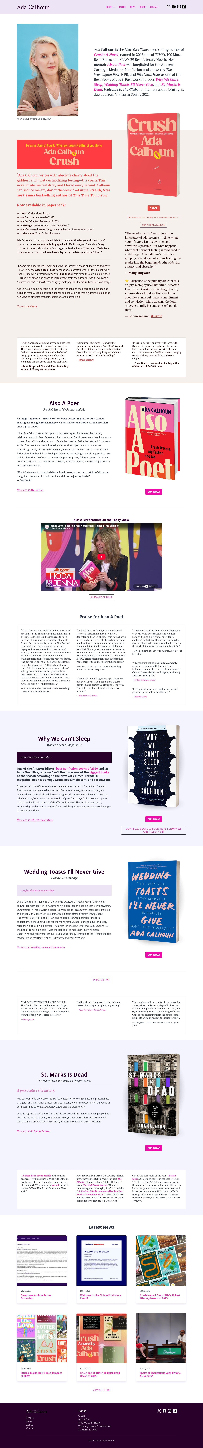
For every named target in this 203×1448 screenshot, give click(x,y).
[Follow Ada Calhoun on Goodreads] (184, 7)
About (29, 1424)
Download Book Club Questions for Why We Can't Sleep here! (153, 830)
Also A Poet (64, 403)
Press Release (101, 980)
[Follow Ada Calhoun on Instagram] (179, 7)
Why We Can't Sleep (64, 738)
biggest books (99, 772)
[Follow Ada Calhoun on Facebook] (174, 7)
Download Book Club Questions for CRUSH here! (153, 217)
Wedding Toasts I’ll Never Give (64, 871)
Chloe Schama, (145, 679)
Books (109, 7)
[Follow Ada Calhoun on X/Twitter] (169, 7)
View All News (101, 1390)
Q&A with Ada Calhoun (153, 225)
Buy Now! (154, 491)
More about (27, 306)
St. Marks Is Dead (64, 1074)
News (29, 1421)
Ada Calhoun (33, 7)
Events (30, 1418)
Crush (81, 1415)
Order (154, 208)
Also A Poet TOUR (101, 597)
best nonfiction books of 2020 (77, 768)
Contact (30, 1428)
